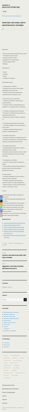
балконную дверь (15, 375)
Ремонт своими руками (10, 322)
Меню (4, 11)
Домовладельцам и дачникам (11, 312)
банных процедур (7, 377)
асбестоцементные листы (8, 372)
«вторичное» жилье (7, 360)
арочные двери (14, 370)
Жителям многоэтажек (9, 316)
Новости (7, 328)
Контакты (6, 347)
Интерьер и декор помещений (11, 318)
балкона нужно (6, 375)
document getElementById (15, 355)
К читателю (7, 342)
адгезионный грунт (7, 367)
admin (6, 243)
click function (6, 355)
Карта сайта (7, 345)
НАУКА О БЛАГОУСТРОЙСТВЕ (11, 6)
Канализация (7, 320)
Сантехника (7, 324)
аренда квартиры (16, 367)
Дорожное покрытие (9, 314)
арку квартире (6, 370)
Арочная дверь (16, 365)
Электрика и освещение (10, 330)
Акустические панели (7, 365)
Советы (6, 326)
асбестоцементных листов (20, 372)
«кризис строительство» (17, 360)
